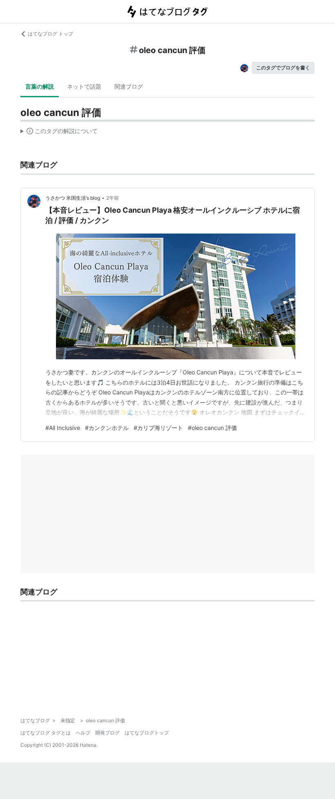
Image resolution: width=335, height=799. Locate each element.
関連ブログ (128, 86)
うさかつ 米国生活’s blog (72, 198)
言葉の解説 (39, 86)
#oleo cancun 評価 (212, 427)
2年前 (112, 198)
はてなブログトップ (147, 733)
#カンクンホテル (107, 427)
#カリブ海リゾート (158, 427)
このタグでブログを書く (283, 68)
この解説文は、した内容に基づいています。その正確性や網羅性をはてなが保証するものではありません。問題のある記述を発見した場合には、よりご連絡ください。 (59, 132)
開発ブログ (107, 733)
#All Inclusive (62, 427)
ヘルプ (83, 733)
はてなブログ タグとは (45, 733)
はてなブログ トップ (50, 34)
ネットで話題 (84, 86)
